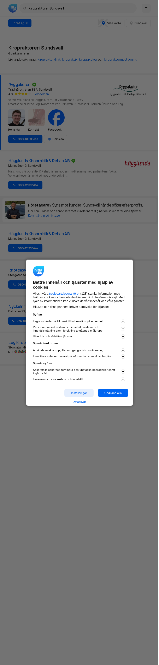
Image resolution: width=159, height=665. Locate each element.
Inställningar (79, 393)
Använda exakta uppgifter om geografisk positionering (68, 350)
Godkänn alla (113, 393)
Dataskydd (80, 401)
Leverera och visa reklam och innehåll (58, 379)
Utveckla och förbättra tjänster (52, 336)
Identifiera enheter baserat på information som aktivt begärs (72, 356)
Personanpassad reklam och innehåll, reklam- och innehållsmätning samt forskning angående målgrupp (67, 328)
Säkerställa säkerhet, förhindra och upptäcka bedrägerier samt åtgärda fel (74, 371)
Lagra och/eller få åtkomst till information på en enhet (68, 321)
